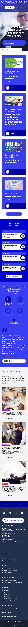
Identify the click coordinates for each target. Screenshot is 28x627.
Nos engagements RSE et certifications (10, 598)
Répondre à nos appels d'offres (9, 600)
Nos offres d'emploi (7, 594)
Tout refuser (20, 7)
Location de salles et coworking (10, 609)
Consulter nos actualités (8, 577)
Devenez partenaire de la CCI (9, 616)
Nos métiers (6, 592)
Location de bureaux (7, 605)
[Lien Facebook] (5, 513)
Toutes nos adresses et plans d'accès (12, 541)
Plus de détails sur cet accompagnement (13, 361)
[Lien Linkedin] (11, 513)
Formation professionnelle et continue (10, 570)
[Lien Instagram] (17, 513)
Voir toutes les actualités (13, 215)
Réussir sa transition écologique (9, 558)
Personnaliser (14, 10)
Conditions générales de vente (11, 622)
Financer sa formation (8, 572)
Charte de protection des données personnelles (13, 621)
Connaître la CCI (6, 587)
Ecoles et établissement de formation (10, 568)
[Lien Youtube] (23, 513)
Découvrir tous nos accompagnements (10, 43)
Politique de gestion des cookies (17, 624)
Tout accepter (10, 7)
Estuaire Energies (6, 612)
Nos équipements (7, 596)
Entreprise (4, 550)
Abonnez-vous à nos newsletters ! (12, 504)
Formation (4, 565)
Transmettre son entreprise (8, 560)
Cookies (14, 625)
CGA (20, 622)
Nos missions (6, 590)
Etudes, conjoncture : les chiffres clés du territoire (13, 582)
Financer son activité (7, 556)
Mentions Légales (6, 624)
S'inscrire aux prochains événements (10, 580)
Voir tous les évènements (13, 277)
